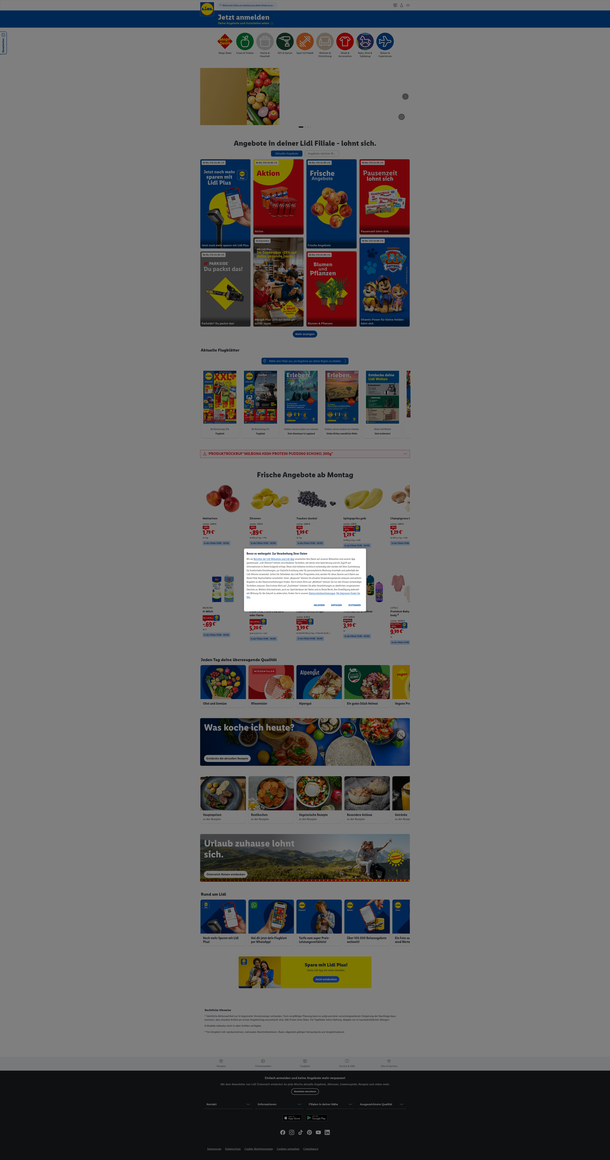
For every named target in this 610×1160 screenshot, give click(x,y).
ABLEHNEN (319, 605)
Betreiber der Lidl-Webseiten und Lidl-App (274, 558)
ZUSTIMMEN (354, 605)
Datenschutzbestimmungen (322, 593)
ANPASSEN (336, 605)
